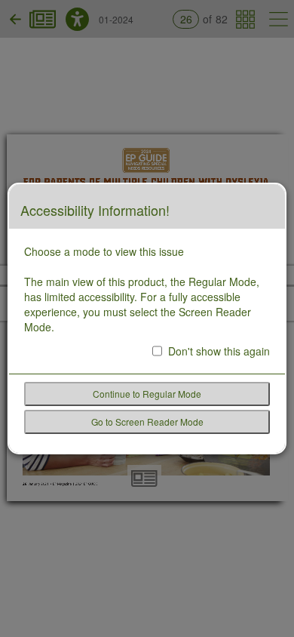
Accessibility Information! (95, 210)
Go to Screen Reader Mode (147, 421)
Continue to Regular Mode (147, 393)
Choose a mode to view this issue (104, 251)
